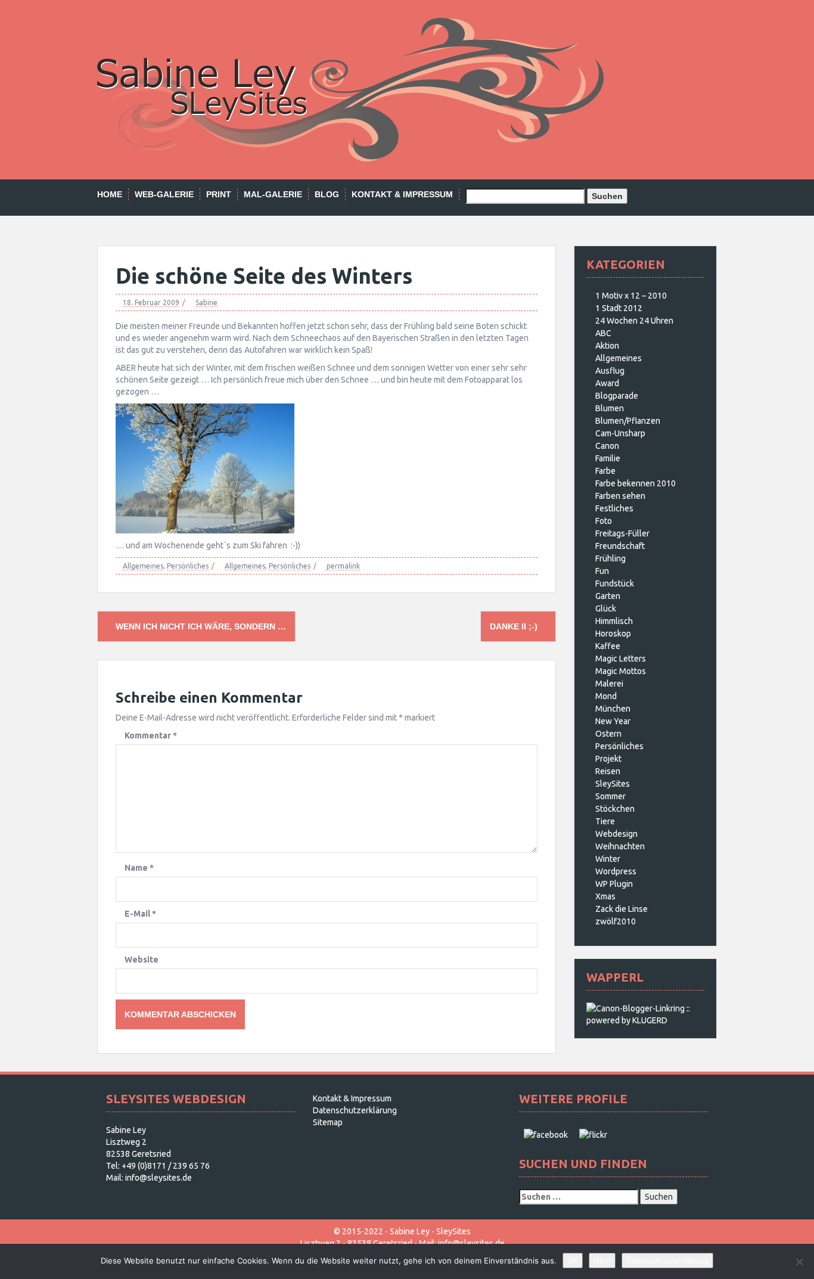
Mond (606, 696)
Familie (607, 458)
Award (607, 383)
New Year (612, 721)
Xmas (605, 896)
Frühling (610, 558)
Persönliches (188, 566)
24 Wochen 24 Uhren (634, 320)
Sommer (610, 796)
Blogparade (616, 396)
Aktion (607, 345)
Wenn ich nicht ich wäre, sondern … (199, 626)
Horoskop (613, 633)
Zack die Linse (621, 909)
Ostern (608, 733)
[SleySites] (350, 89)
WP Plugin (614, 884)
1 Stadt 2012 (618, 308)
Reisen (607, 771)
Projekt (608, 758)
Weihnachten (620, 846)
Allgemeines (143, 566)
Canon (607, 446)
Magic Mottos (620, 671)
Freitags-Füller (622, 533)
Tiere (605, 821)
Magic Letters (620, 658)
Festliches (614, 508)
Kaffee (607, 646)
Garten (607, 596)
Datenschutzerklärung (355, 1110)
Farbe (605, 471)
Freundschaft (620, 546)
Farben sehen (620, 496)
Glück (605, 608)
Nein (602, 1260)
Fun (602, 571)
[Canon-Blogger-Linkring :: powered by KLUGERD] (645, 1014)
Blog (327, 194)
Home (109, 194)
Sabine (206, 302)
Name (139, 868)
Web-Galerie (164, 194)
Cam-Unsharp (620, 433)
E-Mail (140, 913)
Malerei (609, 683)
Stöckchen (615, 809)
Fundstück (614, 583)
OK (572, 1260)
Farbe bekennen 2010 (635, 483)
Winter (607, 859)
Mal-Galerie (273, 194)
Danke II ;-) (515, 626)
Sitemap (328, 1122)
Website (142, 959)
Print (218, 194)
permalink (342, 566)
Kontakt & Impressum (402, 194)
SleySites (612, 783)
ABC (603, 333)
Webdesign (616, 834)
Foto (603, 521)
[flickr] (593, 1134)
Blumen (609, 408)
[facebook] (546, 1134)
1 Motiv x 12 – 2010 (631, 295)
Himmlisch (614, 621)
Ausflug (610, 370)
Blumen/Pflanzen (627, 421)
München (612, 708)
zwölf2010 (615, 921)
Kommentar (151, 735)
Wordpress (615, 871)
